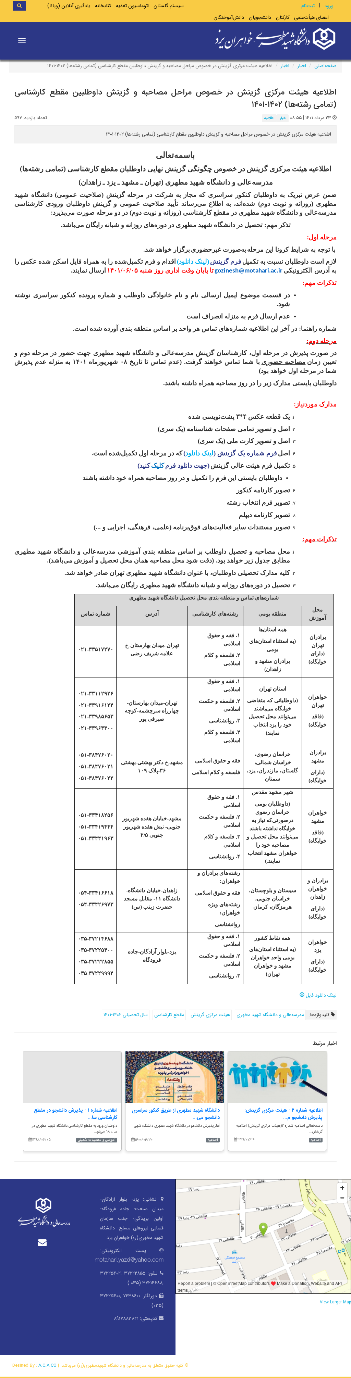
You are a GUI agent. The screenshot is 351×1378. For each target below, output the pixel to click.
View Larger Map (335, 1302)
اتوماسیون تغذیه (132, 6)
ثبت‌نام (308, 6)
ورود (329, 6)
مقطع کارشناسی (169, 1015)
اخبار (302, 65)
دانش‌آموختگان (229, 18)
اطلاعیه (269, 118)
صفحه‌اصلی (325, 65)
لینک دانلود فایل (320, 995)
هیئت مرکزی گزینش (210, 1015)
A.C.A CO (47, 1365)
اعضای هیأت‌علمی (311, 18)
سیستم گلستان (169, 6)
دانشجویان (260, 18)
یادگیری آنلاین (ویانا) (68, 6)
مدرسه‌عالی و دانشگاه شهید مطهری (270, 1015)
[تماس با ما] (44, 1242)
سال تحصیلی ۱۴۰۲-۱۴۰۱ (126, 1015)
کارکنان (282, 18)
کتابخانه (103, 6)
